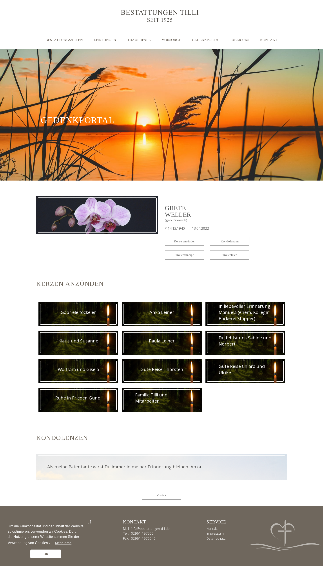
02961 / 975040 (143, 538)
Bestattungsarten (64, 40)
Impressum (215, 533)
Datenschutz (216, 538)
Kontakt (269, 40)
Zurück (161, 495)
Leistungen (105, 40)
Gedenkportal (206, 40)
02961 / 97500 (142, 533)
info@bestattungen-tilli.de (150, 528)
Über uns (240, 40)
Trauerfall (139, 40)
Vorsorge (171, 40)
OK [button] (46, 554)
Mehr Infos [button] (63, 543)
